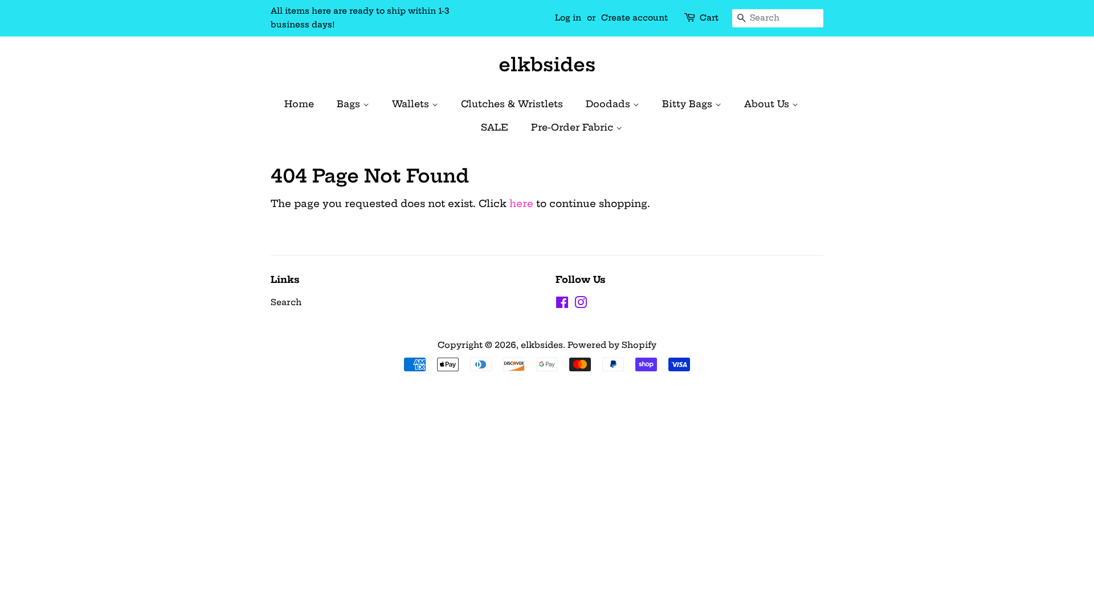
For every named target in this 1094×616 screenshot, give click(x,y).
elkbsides (547, 64)
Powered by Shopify (612, 345)
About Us (768, 104)
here (521, 203)
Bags (350, 104)
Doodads (609, 104)
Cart (709, 18)
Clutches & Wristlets (512, 104)
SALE (494, 127)
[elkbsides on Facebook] (562, 304)
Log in (568, 18)
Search (286, 302)
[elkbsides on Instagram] (580, 304)
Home (299, 104)
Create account (634, 18)
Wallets (412, 104)
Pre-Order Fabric (573, 127)
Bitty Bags (688, 104)
